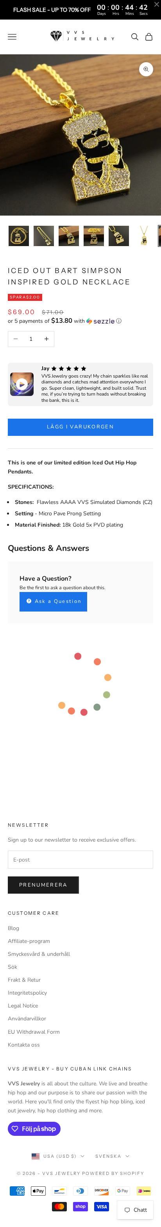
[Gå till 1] (19, 236)
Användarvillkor (27, 1018)
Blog (13, 928)
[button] (80, 321)
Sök (12, 967)
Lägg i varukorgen (80, 426)
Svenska (108, 1156)
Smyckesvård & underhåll (39, 954)
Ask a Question (56, 601)
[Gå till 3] (69, 236)
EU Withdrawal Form (34, 1032)
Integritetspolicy (27, 993)
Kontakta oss (24, 1045)
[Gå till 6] (144, 236)
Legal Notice (23, 1005)
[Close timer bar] (156, 4)
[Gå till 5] (119, 236)
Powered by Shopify (113, 1173)
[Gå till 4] (94, 236)
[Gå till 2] (44, 236)
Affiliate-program (29, 941)
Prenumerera (43, 885)
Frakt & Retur (24, 980)
